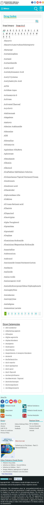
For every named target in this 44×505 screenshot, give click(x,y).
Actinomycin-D (10, 95)
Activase (8, 99)
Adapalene (8, 117)
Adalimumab (9, 113)
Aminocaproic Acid (12, 281)
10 (36, 313)
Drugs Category (8, 26)
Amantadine (9, 249)
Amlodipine (9, 304)
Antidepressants (12, 388)
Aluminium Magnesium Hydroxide (19, 244)
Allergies (9, 334)
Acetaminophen (11, 54)
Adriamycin (9, 145)
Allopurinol (9, 213)
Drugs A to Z (20, 26)
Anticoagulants (11, 385)
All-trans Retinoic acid (13, 204)
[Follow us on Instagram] (40, 2)
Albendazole (9, 159)
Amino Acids (9, 277)
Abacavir (8, 41)
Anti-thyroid (10, 372)
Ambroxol (8, 259)
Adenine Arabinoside (13, 126)
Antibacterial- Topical (14, 378)
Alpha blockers (11, 340)
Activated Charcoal (12, 104)
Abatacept (8, 50)
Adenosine (8, 131)
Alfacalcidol (9, 190)
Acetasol (7, 59)
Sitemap (17, 426)
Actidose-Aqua (10, 90)
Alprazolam (9, 226)
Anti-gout (9, 369)
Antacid (8, 356)
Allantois (8, 208)
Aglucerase (8, 154)
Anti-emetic (10, 362)
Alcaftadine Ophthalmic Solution (18, 172)
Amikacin (8, 268)
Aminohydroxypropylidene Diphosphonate (22, 286)
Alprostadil (9, 231)
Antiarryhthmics (12, 375)
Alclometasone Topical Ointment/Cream (21, 177)
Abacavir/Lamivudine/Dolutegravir (19, 45)
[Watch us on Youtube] (38, 2)
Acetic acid (9, 68)
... (39, 313)
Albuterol (8, 168)
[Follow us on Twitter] (35, 2)
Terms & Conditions (7, 430)
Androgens (9, 347)
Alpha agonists (11, 337)
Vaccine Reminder (35, 426)
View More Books (7, 474)
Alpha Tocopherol (11, 222)
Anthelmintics (11, 359)
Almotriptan (9, 217)
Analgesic (9, 343)
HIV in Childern (34, 424)
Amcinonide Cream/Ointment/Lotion (20, 263)
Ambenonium (10, 253)
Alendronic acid (11, 186)
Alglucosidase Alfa (12, 195)
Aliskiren (8, 199)
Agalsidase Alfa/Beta (13, 150)
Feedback (17, 428)
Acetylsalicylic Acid (13, 81)
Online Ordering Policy (22, 424)
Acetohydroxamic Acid (14, 72)
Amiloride (8, 272)
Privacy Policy (5, 433)
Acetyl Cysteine (11, 77)
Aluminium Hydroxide (13, 240)
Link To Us (4, 428)
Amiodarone (9, 295)
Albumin (7, 163)
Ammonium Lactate (12, 308)
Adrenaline (9, 141)
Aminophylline (10, 290)
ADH (6, 135)
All (4, 30)
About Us (3, 424)
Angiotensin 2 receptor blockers (18, 353)
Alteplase (8, 235)
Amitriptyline (10, 299)
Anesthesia (10, 350)
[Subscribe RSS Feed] (43, 2)
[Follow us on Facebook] (32, 2)
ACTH (6, 86)
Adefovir (8, 122)
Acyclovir (8, 108)
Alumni (3, 426)
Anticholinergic (12, 381)
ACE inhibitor (10, 328)
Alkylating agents (12, 331)
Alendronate (9, 181)
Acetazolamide (10, 63)
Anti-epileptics (11, 366)
